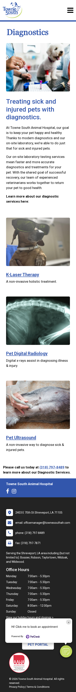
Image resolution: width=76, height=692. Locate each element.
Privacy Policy (17, 686)
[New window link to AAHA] (20, 663)
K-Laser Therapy (22, 274)
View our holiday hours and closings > (30, 617)
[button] (66, 651)
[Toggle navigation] (70, 10)
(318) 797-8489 (52, 467)
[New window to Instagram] (15, 492)
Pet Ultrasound (21, 437)
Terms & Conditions (38, 686)
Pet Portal (38, 644)
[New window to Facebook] (8, 492)
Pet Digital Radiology (27, 353)
